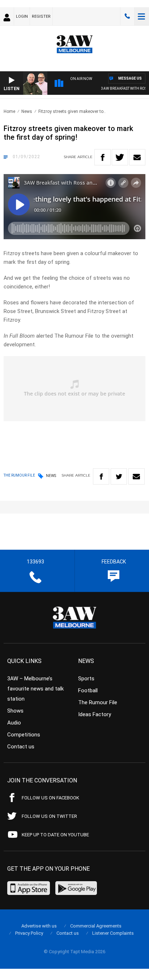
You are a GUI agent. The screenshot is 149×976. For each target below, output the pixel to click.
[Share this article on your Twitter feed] (120, 157)
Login (22, 16)
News (26, 111)
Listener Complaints (113, 933)
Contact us (20, 746)
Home (9, 111)
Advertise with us (39, 926)
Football (88, 690)
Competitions (23, 734)
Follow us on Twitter (49, 816)
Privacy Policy (29, 933)
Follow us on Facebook (50, 797)
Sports (86, 678)
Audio (14, 722)
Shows (15, 710)
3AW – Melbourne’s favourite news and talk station (35, 688)
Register (41, 16)
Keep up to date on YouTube (55, 834)
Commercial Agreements (96, 926)
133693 (127, 16)
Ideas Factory (94, 714)
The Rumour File (97, 702)
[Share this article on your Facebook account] (102, 157)
